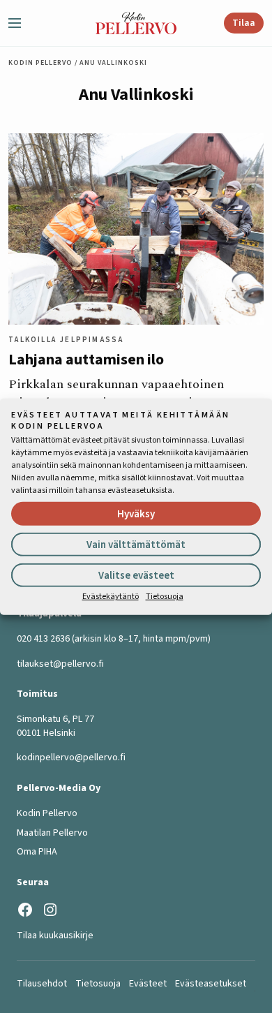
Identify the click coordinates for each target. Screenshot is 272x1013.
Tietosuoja (164, 596)
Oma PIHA (37, 852)
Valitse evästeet (136, 575)
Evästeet (148, 984)
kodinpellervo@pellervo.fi (71, 757)
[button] (20, 23)
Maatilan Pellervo (52, 833)
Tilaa (243, 23)
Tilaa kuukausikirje (55, 935)
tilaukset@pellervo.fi (60, 664)
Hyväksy (136, 514)
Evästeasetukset (210, 984)
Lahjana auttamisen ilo (86, 359)
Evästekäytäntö (110, 596)
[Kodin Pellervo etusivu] (136, 23)
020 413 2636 (43, 639)
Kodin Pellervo (40, 63)
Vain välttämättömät (136, 545)
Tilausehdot (42, 984)
